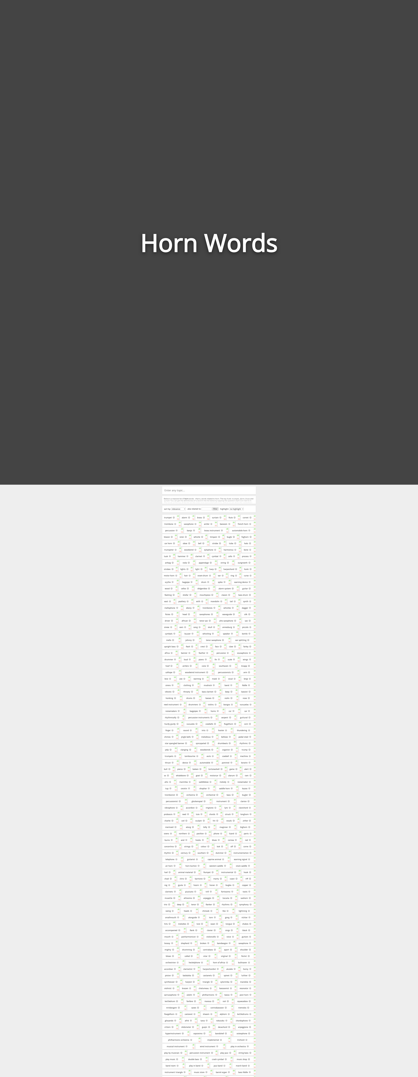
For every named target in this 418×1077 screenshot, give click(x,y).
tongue (229, 924)
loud (186, 659)
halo (246, 543)
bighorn (243, 827)
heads (186, 911)
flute (231, 517)
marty (216, 878)
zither (245, 820)
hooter (221, 730)
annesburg (227, 627)
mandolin (215, 601)
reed (184, 814)
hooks (198, 840)
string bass (243, 1053)
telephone (169, 859)
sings (227, 930)
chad (166, 878)
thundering (242, 730)
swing (168, 911)
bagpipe (186, 582)
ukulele (229, 969)
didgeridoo (202, 588)
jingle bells (186, 737)
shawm (206, 1014)
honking (169, 698)
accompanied (171, 930)
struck (228, 814)
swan (213, 924)
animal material (185, 872)
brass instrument (212, 530)
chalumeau (204, 988)
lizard (231, 833)
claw (231, 646)
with (198, 601)
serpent (224, 717)
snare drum (203, 575)
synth (245, 601)
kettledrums (242, 1014)
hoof (168, 666)
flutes (167, 614)
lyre (226, 807)
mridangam (171, 1007)
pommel (225, 762)
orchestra (190, 795)
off (232, 846)
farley (245, 646)
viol (224, 1001)
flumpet (207, 872)
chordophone (242, 1020)
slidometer (186, 1027)
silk (245, 614)
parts (246, 833)
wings (245, 659)
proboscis (168, 814)
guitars (245, 936)
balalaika (187, 975)
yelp (167, 749)
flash (188, 646)
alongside (192, 917)
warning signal (240, 859)
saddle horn (224, 788)
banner (184, 653)
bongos (226, 704)
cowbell (225, 756)
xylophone (208, 549)
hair (186, 575)
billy (205, 827)
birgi (246, 678)
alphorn (223, 1014)
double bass (193, 1059)
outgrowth (243, 562)
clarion (244, 801)
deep (179, 904)
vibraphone (170, 807)
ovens (166, 833)
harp (211, 569)
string (223, 562)
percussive (221, 653)
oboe (185, 543)
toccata (225, 898)
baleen (196, 769)
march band (241, 1065)
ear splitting (240, 640)
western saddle (216, 866)
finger (168, 730)
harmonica (228, 549)
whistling (207, 633)
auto (209, 756)
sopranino (197, 1033)
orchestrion (171, 962)
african (185, 620)
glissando (169, 1020)
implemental (213, 1040)
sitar (205, 956)
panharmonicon (188, 936)
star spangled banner (174, 743)
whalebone (181, 775)
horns (213, 711)
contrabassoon (217, 1007)
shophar (203, 788)
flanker (209, 904)
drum (203, 582)
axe (180, 678)
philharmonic (208, 995)
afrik (187, 1020)
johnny (188, 640)
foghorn (245, 537)
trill (207, 891)
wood (167, 588)
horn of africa (219, 962)
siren (182, 537)
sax (246, 620)
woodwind (189, 549)
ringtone (209, 807)
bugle (229, 537)
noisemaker (243, 782)
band (227, 685)
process (245, 556)
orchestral (210, 795)
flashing (168, 595)
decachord (222, 1027)
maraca (208, 1001)
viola (185, 562)
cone (204, 666)
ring (232, 575)
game (231, 769)
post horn (244, 995)
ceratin (184, 788)
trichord (240, 1040)
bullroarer (242, 962)
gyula (180, 885)
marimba (183, 782)
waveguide (227, 614)
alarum (231, 775)
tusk (166, 556)
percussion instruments (199, 717)
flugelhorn (228, 724)
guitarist (191, 859)
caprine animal (214, 859)
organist (226, 749)
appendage (204, 562)
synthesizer (169, 982)
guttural (244, 717)
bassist (244, 691)
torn (211, 917)
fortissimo (225, 891)
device (185, 762)
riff (246, 878)
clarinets (169, 891)
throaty (186, 691)
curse (246, 575)
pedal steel (243, 737)
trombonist (170, 795)
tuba (231, 543)
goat (198, 775)
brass (199, 517)
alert (246, 769)
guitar (245, 588)
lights (182, 569)
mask (214, 678)
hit (214, 820)
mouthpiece (205, 595)
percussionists (224, 672)
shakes (245, 924)
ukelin (189, 995)
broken (203, 943)
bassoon (223, 524)
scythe (168, 582)
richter (245, 917)
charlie (167, 820)
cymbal (215, 556)
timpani (213, 537)
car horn (168, 543)
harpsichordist (209, 969)
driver (167, 620)
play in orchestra (238, 1046)
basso (227, 995)
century (184, 853)
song (195, 627)
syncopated (201, 743)
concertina (169, 846)
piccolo (245, 627)
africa (167, 653)
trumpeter (169, 549)
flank (192, 930)
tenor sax (203, 620)
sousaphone (242, 653)
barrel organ (221, 1072)
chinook (205, 911)
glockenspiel (197, 801)
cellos (183, 588)
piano (201, 659)
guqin (204, 1027)
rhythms (225, 904)
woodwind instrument (195, 672)
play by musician (171, 1053)
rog (165, 885)
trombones (207, 608)
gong (227, 917)
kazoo (244, 788)
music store (199, 1072)
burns (167, 840)
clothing (187, 685)
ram (247, 775)
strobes (167, 569)
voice (229, 936)
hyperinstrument (173, 1033)
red (246, 840)
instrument (221, 801)
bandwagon (222, 943)
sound (186, 730)
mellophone (169, 608)
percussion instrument (200, 1053)
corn (246, 724)
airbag (168, 562)
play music (170, 1059)
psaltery (182, 601)
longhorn (244, 814)
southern (202, 853)
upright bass (170, 646)
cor (230, 711)
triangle (206, 982)
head (185, 614)
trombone (168, 524)
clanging (184, 749)
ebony (189, 608)
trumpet (168, 517)
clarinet (198, 556)
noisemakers (171, 711)
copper (245, 885)
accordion (190, 807)
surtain (215, 517)
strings (187, 846)
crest (203, 646)
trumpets (169, 756)
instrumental (227, 872)
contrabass (208, 949)
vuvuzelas (244, 704)
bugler (245, 795)
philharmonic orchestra (178, 1040)
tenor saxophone (213, 640)
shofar (185, 595)
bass (229, 795)
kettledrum (170, 1001)
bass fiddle (243, 1072)
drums (189, 698)
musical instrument (176, 1046)
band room (171, 1065)
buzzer (188, 633)
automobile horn (239, 530)
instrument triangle (174, 1072)
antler (206, 524)
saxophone (189, 524)
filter (215, 509)
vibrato (168, 691)
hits (166, 924)
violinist (167, 988)
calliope (168, 672)
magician (224, 827)
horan (212, 885)
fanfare (190, 1001)
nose (245, 698)
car (245, 711)
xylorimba (224, 982)
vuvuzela (191, 724)
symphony (244, 904)
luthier (244, 975)
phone (216, 833)
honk (246, 569)
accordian (168, 969)
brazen (185, 988)
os (165, 775)
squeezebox (242, 1001)
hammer (181, 556)
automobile (205, 762)
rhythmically (170, 717)
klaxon (167, 537)
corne (245, 846)
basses (208, 698)
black (244, 930)
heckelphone (194, 962)
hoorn (196, 885)
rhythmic (243, 743)
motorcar (214, 775)
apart (226, 949)
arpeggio (207, 898)
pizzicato (189, 891)
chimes (167, 737)
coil (183, 820)
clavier (210, 930)
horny (245, 969)
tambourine (190, 756)
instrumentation (241, 853)
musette (168, 898)
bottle (245, 633)
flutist (244, 956)
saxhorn (244, 898)
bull (165, 769)
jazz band (218, 1065)
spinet (226, 975)
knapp (244, 666)
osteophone (242, 1033)
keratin (244, 762)
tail (231, 601)
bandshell (219, 1033)
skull (210, 627)
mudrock (208, 685)
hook (246, 872)
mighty (168, 949)
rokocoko (220, 1020)
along (188, 827)
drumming (187, 949)
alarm (184, 517)
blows (168, 956)
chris (182, 878)
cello (230, 556)
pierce (180, 769)
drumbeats (223, 743)
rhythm (167, 853)
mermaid (169, 827)
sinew (166, 627)
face (217, 646)
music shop (242, 1059)
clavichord (243, 807)
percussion (170, 530)
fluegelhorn (169, 1014)
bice (166, 678)
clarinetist (187, 969)
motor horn (169, 575)
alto (166, 782)
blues (214, 840)
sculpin (198, 820)
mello (168, 640)
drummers (193, 704)
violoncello (211, 936)
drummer (168, 659)
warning (197, 678)
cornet (246, 517)
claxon (224, 595)
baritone (199, 878)
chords (212, 814)
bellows (224, 737)
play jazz (224, 1053)
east (166, 601)
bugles (228, 885)
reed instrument (171, 704)
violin (227, 698)
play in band (194, 1065)
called (187, 956)
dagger (245, 608)
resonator (244, 988)
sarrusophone (170, 995)
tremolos (242, 1007)
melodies (182, 924)
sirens (168, 685)
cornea (231, 840)
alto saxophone (226, 620)
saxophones (204, 614)
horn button (191, 866)
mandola (244, 982)
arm (245, 672)
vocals (229, 820)
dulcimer (220, 853)
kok (218, 846)
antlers (186, 666)
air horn (169, 866)
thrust (168, 762)
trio (165, 904)
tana (203, 1020)
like (224, 911)
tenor (193, 904)
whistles (227, 608)
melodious (206, 737)
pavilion (200, 833)
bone (246, 549)
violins (211, 704)
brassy (167, 943)
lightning (243, 911)
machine (244, 756)
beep (227, 691)
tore (198, 924)
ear (219, 575)
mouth (167, 936)
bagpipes (194, 711)
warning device (241, 582)
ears (181, 627)
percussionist (172, 801)
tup (167, 788)
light (197, 569)
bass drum (243, 595)
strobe (215, 543)
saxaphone (243, 943)
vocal (230, 678)
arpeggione (243, 1027)
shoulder (244, 949)
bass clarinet (207, 691)
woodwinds (205, 749)
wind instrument (207, 1046)
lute (198, 814)
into (203, 730)
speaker (226, 633)
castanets (207, 975)
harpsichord (228, 569)
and (182, 840)
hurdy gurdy (170, 724)
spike (220, 582)
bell (199, 543)
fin (216, 659)
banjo (189, 530)
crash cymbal (218, 1059)
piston (168, 975)
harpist (188, 982)
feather (202, 653)
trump (245, 749)
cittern (167, 1027)
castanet (189, 1014)
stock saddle (241, 866)
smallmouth (170, 917)
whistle (197, 537)
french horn (243, 524)
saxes (193, 1007)
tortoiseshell (214, 769)
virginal (224, 956)
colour (203, 846)
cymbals (168, 633)
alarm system (225, 588)
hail (166, 872)
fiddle (244, 685)
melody (223, 782)
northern (183, 833)
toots (245, 891)
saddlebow (204, 782)
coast (232, 878)
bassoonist (224, 988)
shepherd (185, 943)
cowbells (209, 724)
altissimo (188, 898)
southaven (223, 666)
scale (230, 659)
